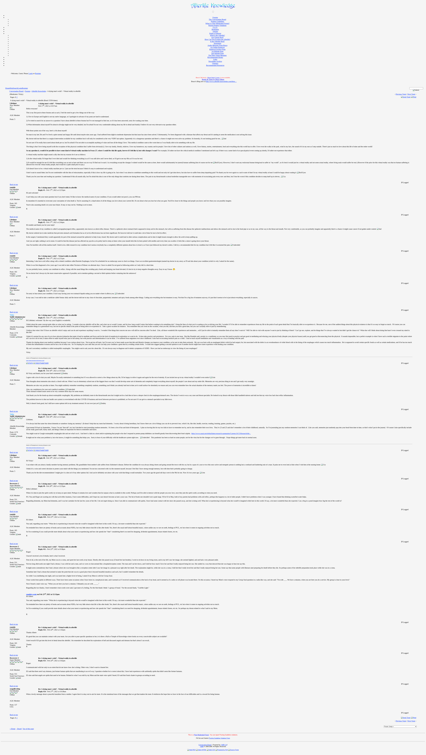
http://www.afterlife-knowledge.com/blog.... (221, 81)
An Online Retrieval (217, 47)
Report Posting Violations (217, 25)
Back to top (14, 184)
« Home (12, 729)
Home (7, 88)
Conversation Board (16, 91)
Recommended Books (215, 57)
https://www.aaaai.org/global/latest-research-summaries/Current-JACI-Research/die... (221, 433)
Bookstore (215, 29)
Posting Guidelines (217, 21)
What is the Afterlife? (217, 35)
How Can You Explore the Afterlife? (217, 39)
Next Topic (411, 94)
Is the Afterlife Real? (217, 41)
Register (38, 73)
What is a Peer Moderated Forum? (217, 23)
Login (31, 73)
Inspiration (217, 43)
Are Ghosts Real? (217, 37)
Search (15, 88)
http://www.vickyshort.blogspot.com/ (35, 360)
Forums (27, 91)
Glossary (215, 63)
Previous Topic (401, 94)
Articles (215, 31)
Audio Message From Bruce (217, 45)
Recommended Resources (215, 65)
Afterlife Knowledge (39, 91)
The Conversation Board (217, 19)
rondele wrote (31, 594)
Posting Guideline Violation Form (219, 738)
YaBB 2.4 (224, 745)
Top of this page (28, 729)
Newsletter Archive (215, 61)
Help (11, 88)
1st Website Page (217, 51)
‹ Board (19, 729)
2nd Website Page (217, 53)
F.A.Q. (215, 27)
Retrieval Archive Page (217, 49)
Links (215, 59)
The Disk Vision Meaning (217, 55)
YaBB (202, 746)
